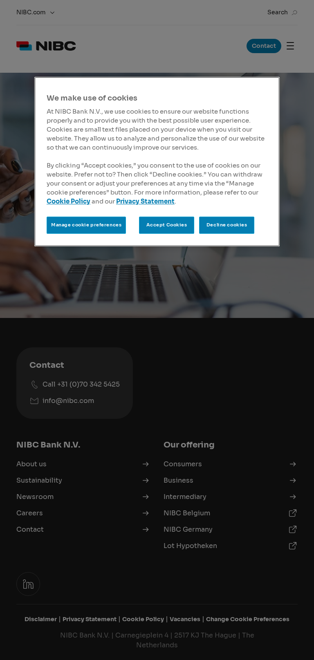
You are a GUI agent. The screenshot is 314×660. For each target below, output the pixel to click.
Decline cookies (226, 225)
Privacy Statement (145, 201)
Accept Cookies (166, 225)
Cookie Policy (68, 201)
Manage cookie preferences (86, 225)
